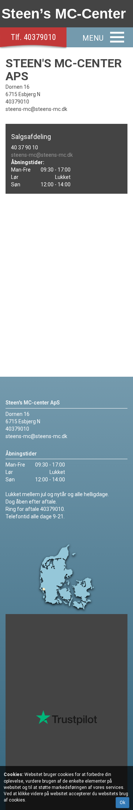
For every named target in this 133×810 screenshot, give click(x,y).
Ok (122, 802)
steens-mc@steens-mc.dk (42, 155)
